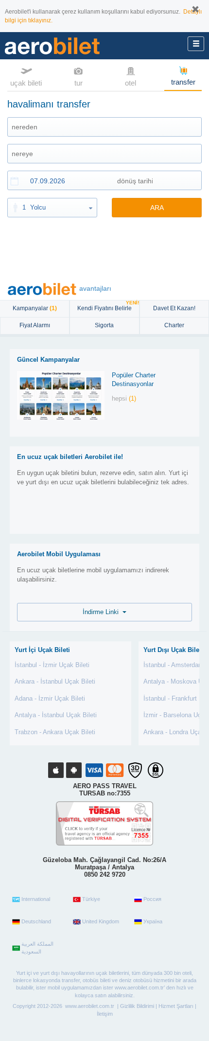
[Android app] (74, 770)
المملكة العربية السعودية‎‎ (37, 947)
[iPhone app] (56, 770)
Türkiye (91, 899)
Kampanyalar (35, 308)
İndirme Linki (102, 612)
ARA (157, 208)
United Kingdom (100, 921)
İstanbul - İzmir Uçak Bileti (52, 665)
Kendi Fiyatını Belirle (108, 306)
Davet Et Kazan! (174, 308)
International (35, 899)
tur (78, 83)
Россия (152, 899)
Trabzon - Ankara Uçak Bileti (55, 732)
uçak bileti (26, 83)
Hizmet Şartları (175, 1006)
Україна (152, 921)
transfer (183, 82)
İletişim (105, 1014)
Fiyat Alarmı (34, 325)
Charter (174, 325)
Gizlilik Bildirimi (137, 1006)
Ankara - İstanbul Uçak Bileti (55, 681)
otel (130, 83)
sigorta (104, 325)
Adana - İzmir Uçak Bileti (50, 698)
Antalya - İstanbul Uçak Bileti (56, 715)
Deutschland (36, 921)
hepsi (124, 398)
